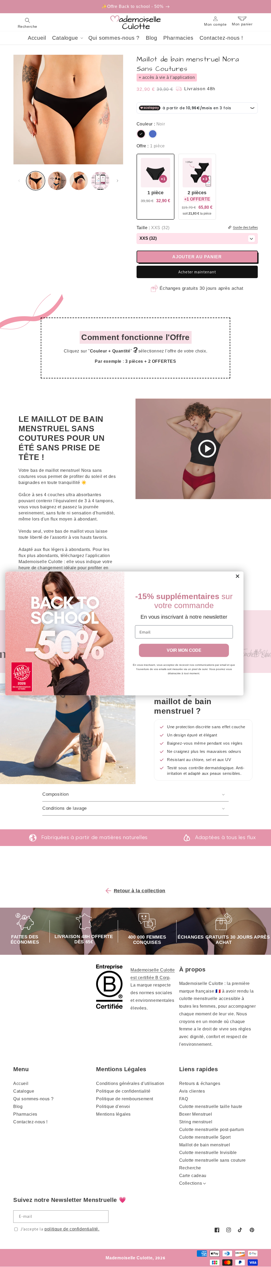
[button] (27, 22)
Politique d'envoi (113, 1106)
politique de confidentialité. (71, 1229)
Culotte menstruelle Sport (205, 1137)
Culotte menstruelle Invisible (208, 1152)
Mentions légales (113, 1114)
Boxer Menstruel (195, 1114)
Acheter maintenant (197, 271)
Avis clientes (192, 1091)
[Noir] (141, 134)
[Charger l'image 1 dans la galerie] (35, 180)
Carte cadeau (192, 1175)
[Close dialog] (237, 576)
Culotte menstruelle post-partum (211, 1129)
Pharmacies (25, 1114)
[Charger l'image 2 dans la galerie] (57, 180)
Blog (17, 1106)
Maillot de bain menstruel (204, 1145)
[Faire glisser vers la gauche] (19, 181)
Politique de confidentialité (123, 1091)
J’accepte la (60, 1229)
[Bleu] (152, 134)
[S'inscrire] (102, 1216)
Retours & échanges (199, 1083)
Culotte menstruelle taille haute (210, 1106)
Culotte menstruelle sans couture (212, 1160)
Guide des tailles (245, 227)
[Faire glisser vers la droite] (117, 181)
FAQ (183, 1099)
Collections (190, 1183)
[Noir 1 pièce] (155, 186)
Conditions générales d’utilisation (130, 1083)
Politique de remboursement (124, 1099)
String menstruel (196, 1122)
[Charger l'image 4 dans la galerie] (78, 180)
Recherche (190, 1168)
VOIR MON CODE (184, 650)
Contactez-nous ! (30, 1122)
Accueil (20, 1083)
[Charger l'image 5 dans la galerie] (100, 180)
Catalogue (23, 1091)
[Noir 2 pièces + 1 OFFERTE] (197, 186)
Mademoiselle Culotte (129, 1258)
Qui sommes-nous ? (33, 1099)
